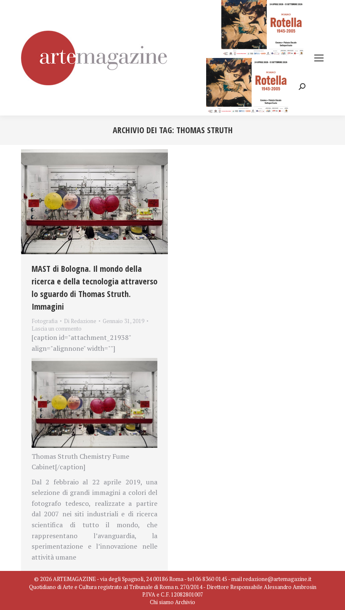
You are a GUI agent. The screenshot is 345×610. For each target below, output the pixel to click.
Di (80, 321)
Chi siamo (162, 602)
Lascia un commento (57, 328)
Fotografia (45, 321)
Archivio (185, 602)
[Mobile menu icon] (319, 58)
